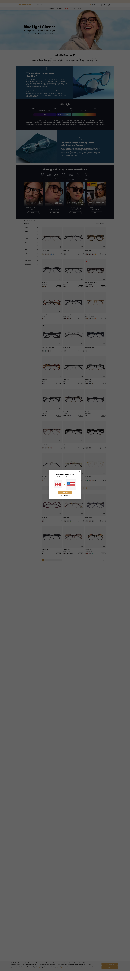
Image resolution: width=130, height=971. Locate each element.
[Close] (79, 471)
